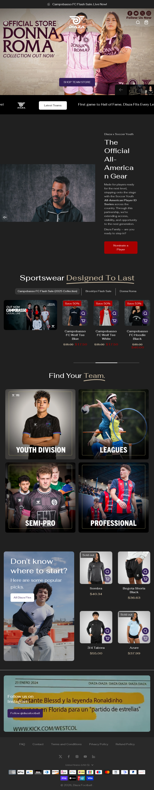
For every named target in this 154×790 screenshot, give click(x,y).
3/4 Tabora (96, 648)
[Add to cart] (83, 320)
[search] (138, 22)
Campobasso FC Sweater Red (137, 335)
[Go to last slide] (121, 90)
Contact (38, 744)
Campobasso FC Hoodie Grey (75, 335)
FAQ (22, 744)
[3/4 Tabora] (96, 627)
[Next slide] (140, 90)
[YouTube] (85, 756)
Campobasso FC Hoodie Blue (106, 333)
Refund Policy (125, 744)
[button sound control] (5, 217)
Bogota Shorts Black (134, 590)
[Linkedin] (93, 756)
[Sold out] (107, 579)
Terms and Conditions (66, 744)
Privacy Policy (98, 744)
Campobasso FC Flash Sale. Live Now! (79, 4)
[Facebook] (69, 756)
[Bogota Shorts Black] (134, 567)
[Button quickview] (83, 313)
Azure (134, 648)
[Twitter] (60, 756)
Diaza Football (83, 785)
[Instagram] (77, 756)
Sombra (96, 588)
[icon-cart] (146, 22)
